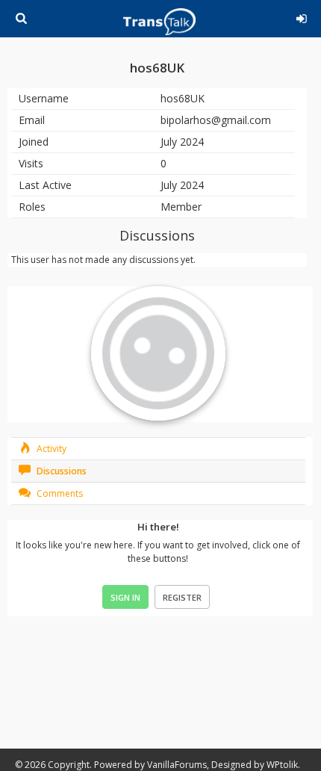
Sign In (125, 597)
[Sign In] (298, 16)
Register (182, 597)
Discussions (60, 471)
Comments (58, 493)
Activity (50, 448)
